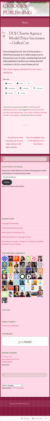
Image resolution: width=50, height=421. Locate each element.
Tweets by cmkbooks (10, 326)
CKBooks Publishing (17, 9)
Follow (6, 182)
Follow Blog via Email (12, 167)
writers (15, 110)
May (4, 33)
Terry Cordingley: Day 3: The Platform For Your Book (35, 141)
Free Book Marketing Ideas (12, 228)
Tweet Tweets (8, 322)
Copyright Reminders (10, 223)
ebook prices (33, 110)
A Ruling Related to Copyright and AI (16, 237)
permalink (37, 115)
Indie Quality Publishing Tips (13, 232)
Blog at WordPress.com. (19, 404)
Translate (20, 388)
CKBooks (6, 310)
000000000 (7, 362)
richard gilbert (14, 115)
